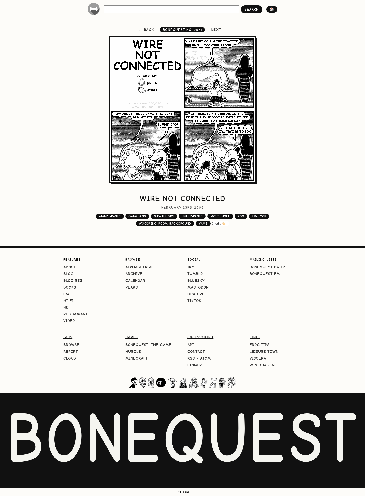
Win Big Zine (263, 365)
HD (66, 307)
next (216, 29)
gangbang (137, 216)
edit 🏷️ (220, 223)
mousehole (220, 216)
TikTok (194, 300)
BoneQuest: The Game (148, 345)
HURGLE (133, 351)
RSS (191, 358)
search (251, 9)
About (69, 267)
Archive (133, 273)
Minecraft (136, 358)
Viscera (258, 358)
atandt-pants (110, 216)
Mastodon (198, 287)
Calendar (135, 280)
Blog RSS (72, 280)
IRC (190, 267)
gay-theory (164, 216)
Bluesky (196, 280)
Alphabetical (139, 267)
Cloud (69, 358)
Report (70, 351)
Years (131, 287)
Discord (196, 294)
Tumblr (195, 273)
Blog (68, 273)
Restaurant (75, 314)
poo (241, 216)
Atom (205, 358)
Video (69, 320)
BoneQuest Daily (267, 267)
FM (66, 294)
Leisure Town (264, 351)
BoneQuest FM (265, 273)
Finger (194, 365)
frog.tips (260, 345)
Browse (71, 345)
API (190, 345)
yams (203, 223)
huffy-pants (192, 216)
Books (69, 287)
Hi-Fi (68, 300)
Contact (196, 351)
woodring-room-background (165, 223)
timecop (259, 216)
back (149, 29)
